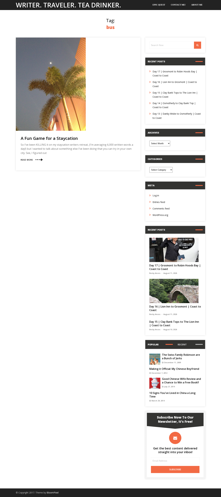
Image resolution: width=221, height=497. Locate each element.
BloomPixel (53, 492)
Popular (153, 344)
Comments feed (161, 208)
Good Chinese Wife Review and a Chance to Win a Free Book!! (181, 380)
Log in (156, 195)
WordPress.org (160, 215)
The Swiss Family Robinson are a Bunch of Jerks (181, 356)
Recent (182, 344)
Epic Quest (159, 5)
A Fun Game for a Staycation (49, 138)
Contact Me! (178, 5)
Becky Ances (154, 273)
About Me (197, 5)
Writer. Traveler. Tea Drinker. (68, 4)
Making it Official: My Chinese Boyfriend (174, 369)
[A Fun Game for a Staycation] (51, 84)
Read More (27, 159)
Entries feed (159, 202)
